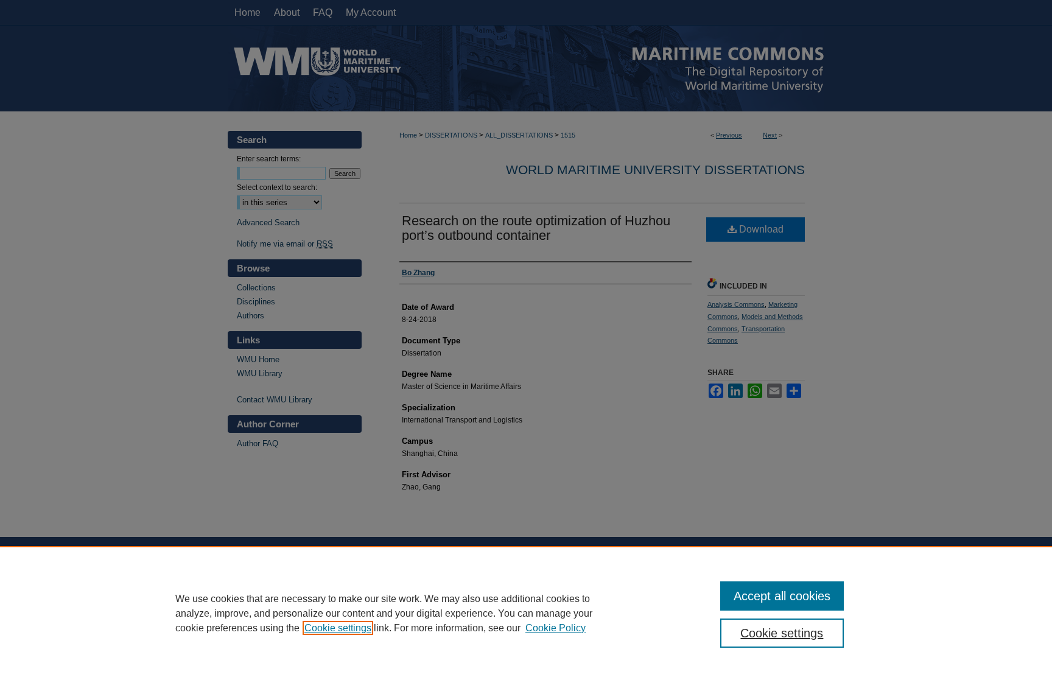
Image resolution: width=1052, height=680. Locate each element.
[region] (526, 613)
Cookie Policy (555, 628)
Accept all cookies (782, 596)
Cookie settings (337, 628)
